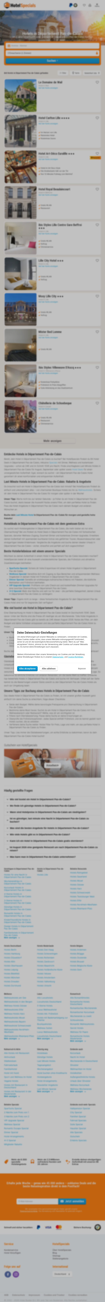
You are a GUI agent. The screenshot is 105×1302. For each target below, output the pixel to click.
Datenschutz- (58, 657)
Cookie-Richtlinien (75, 657)
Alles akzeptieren (27, 668)
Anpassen (82, 668)
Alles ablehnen (49, 668)
